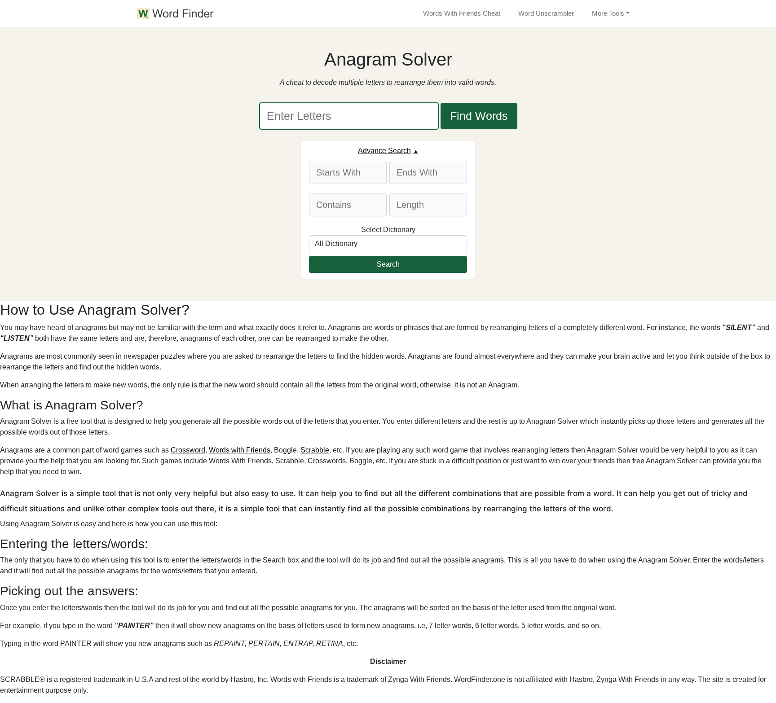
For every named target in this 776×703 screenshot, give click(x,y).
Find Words (479, 116)
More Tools (608, 13)
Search (388, 264)
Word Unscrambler (546, 13)
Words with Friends (239, 450)
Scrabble (314, 450)
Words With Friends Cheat (461, 13)
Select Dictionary (388, 229)
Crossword (188, 450)
